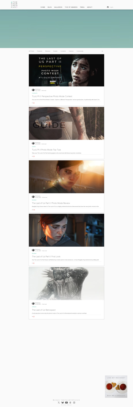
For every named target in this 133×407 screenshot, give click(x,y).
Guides (55, 51)
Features (39, 51)
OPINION (34, 307)
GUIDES (34, 146)
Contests (63, 51)
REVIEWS (34, 200)
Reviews (47, 51)
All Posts (31, 51)
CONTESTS (34, 93)
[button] (102, 51)
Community (80, 51)
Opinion (71, 51)
